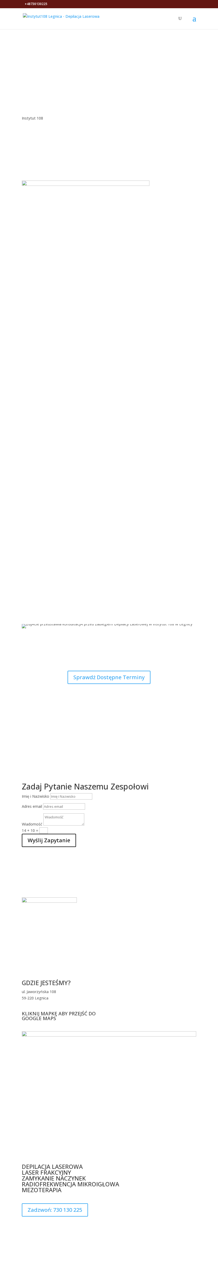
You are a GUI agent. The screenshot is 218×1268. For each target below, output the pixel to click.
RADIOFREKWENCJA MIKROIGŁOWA (71, 1184)
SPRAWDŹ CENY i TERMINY (109, 65)
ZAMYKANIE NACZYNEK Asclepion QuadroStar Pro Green (109, 435)
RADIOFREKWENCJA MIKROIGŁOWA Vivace (109, 526)
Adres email (32, 806)
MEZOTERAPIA (41, 1190)
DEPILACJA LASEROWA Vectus (109, 405)
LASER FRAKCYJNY (47, 1172)
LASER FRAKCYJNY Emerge (109, 495)
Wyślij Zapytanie (49, 840)
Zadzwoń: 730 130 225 (55, 1209)
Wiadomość (32, 824)
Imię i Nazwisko (35, 796)
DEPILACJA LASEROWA (53, 1166)
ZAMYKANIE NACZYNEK (54, 1178)
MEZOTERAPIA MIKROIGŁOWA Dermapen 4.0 (109, 465)
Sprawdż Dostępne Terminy (109, 677)
